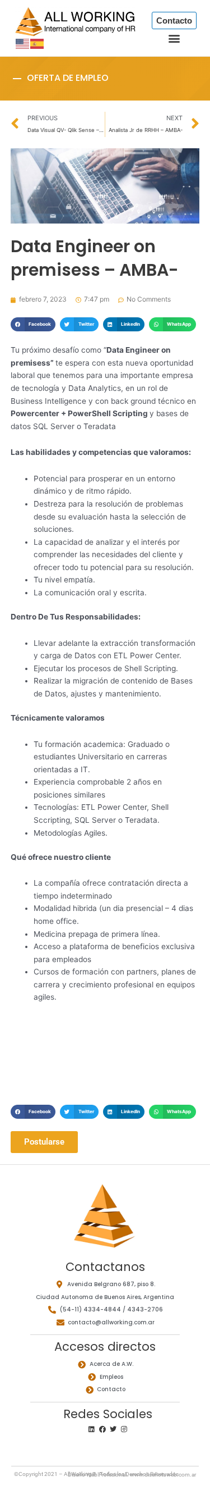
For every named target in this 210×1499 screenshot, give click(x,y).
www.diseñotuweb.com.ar (163, 1474)
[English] (23, 43)
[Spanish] (37, 43)
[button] (174, 38)
